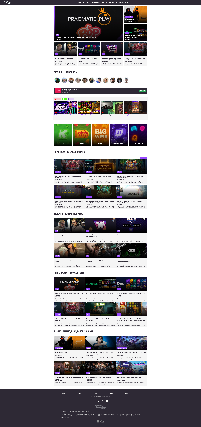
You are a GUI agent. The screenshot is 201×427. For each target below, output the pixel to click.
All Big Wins (143, 158)
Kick (84, 2)
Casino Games (112, 2)
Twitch (71, 99)
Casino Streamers (96, 2)
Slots (88, 2)
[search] (196, 2)
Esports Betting (122, 2)
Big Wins (79, 2)
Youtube (59, 99)
